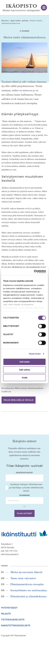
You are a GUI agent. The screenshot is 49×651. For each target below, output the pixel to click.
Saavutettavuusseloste (15, 625)
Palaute (6, 613)
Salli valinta (24, 370)
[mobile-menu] (44, 8)
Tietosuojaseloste (12, 619)
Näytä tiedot (35, 354)
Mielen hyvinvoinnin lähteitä (26, 572)
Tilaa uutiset (24, 513)
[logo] (21, 7)
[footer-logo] (24, 533)
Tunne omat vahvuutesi (23, 578)
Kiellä (24, 377)
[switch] (42, 326)
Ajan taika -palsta (19, 21)
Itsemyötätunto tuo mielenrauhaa (28, 590)
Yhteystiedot (9, 607)
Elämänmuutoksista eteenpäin (27, 584)
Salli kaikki (24, 362)
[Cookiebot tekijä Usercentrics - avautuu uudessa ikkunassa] (34, 271)
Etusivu (5, 21)
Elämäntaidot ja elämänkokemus (28, 596)
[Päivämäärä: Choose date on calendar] (24, 506)
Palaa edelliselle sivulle (18, 400)
